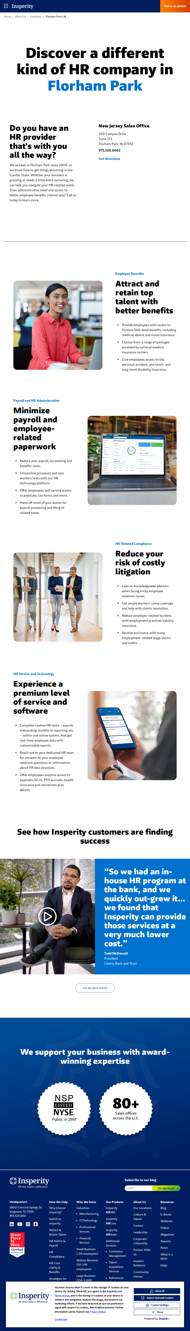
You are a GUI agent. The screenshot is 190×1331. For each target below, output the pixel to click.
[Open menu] (6, 6)
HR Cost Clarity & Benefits (54, 1267)
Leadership (140, 1232)
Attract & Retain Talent (57, 1232)
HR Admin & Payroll (57, 1243)
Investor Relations (139, 1263)
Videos (164, 1228)
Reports (165, 1241)
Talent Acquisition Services (116, 1266)
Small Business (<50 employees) (87, 1251)
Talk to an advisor (175, 6)
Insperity (111, 1210)
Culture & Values (139, 1217)
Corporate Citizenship (140, 1241)
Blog (163, 1208)
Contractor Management (117, 1253)
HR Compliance (56, 1254)
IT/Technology (88, 1220)
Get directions (109, 159)
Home (7, 16)
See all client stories (95, 988)
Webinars (166, 1221)
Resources (167, 1202)
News (164, 1248)
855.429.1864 (18, 1216)
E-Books (165, 1214)
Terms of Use (62, 1295)
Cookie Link (61, 1319)
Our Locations (142, 1208)
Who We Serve (86, 1202)
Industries (82, 1208)
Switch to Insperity (55, 1221)
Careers (138, 1226)
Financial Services (85, 1240)
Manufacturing (89, 1214)
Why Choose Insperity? (57, 1210)
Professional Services (87, 1229)
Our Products (114, 1202)
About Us (20, 16)
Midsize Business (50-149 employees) (87, 1264)
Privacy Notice (98, 1311)
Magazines (167, 1234)
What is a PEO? (166, 1256)
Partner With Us (141, 1252)
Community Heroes (141, 1274)
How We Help (58, 1202)
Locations (35, 16)
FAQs (163, 1265)
